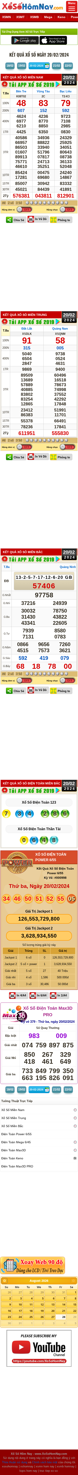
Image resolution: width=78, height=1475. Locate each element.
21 (63, 1311)
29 (42, 1292)
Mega (48, 17)
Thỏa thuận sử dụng (14, 1462)
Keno (61, 17)
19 (42, 1311)
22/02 (68, 65)
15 (74, 1304)
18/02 (9, 65)
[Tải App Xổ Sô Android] (25, 40)
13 (52, 1304)
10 (20, 1304)
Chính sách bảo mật (44, 1462)
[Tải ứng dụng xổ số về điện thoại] (31, 84)
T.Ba (6, 93)
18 (30, 1311)
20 (52, 1311)
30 (52, 1292)
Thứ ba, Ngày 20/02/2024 (39, 886)
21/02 (56, 65)
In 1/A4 (62, 995)
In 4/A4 (21, 995)
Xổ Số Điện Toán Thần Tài (39, 829)
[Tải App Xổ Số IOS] (53, 40)
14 (63, 1304)
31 (63, 1292)
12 (42, 1304)
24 (20, 1317)
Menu (71, 3)
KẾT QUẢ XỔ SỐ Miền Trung (25, 315)
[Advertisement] (39, 267)
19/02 (21, 65)
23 (9, 1317)
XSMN (6, 17)
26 (9, 1292)
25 (30, 1317)
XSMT (20, 17)
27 (20, 1292)
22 (74, 1311)
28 (30, 1292)
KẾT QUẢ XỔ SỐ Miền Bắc (23, 552)
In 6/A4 (41, 995)
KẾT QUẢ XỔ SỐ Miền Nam (23, 77)
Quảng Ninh (68, 567)
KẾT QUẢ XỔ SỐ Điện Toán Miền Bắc (31, 783)
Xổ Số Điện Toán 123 (39, 802)
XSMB (34, 17)
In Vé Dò (41, 219)
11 (30, 1304)
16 (9, 1311)
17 (20, 1311)
